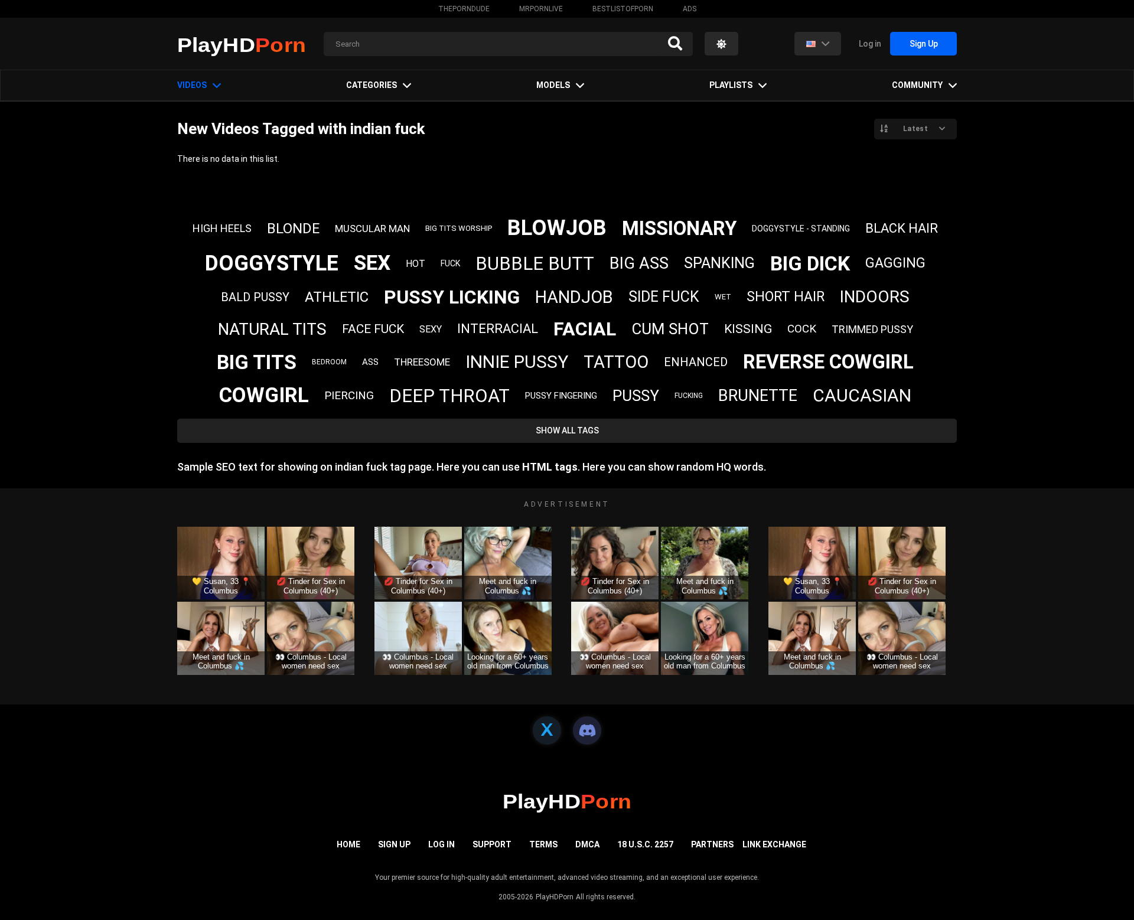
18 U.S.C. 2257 (645, 844)
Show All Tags (567, 430)
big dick (810, 263)
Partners (712, 844)
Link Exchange (774, 844)
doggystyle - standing (801, 228)
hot (415, 263)
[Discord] (587, 730)
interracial (497, 328)
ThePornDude (464, 9)
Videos (192, 85)
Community (917, 85)
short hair (786, 297)
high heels (222, 228)
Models (553, 85)
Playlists (730, 85)
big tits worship (458, 228)
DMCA (587, 844)
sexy (430, 329)
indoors (875, 296)
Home (348, 844)
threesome (422, 362)
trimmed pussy (872, 329)
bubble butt (534, 264)
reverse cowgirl (828, 361)
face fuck (373, 329)
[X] (547, 730)
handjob (574, 297)
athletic (337, 297)
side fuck (663, 296)
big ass (639, 263)
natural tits (272, 329)
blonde (293, 228)
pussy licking (452, 297)
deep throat (449, 396)
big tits (256, 362)
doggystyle (271, 263)
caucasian (862, 395)
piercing (349, 395)
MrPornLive (541, 9)
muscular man (372, 228)
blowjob (557, 228)
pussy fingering (561, 395)
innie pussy (516, 361)
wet (723, 296)
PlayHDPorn (554, 897)
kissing (748, 329)
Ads (689, 9)
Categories (371, 85)
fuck (450, 263)
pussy (635, 395)
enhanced (696, 362)
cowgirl (264, 395)
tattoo (616, 362)
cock (801, 328)
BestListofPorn (622, 9)
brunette (757, 395)
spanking (719, 263)
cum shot (670, 329)
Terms (543, 844)
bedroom (329, 362)
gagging (895, 263)
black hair (901, 228)
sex (372, 263)
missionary (679, 228)
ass (370, 362)
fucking (688, 396)
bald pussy (255, 297)
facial (584, 329)
